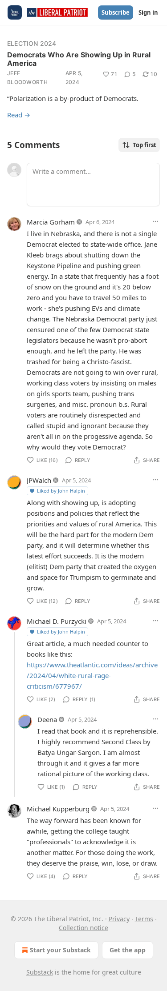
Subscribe (116, 12)
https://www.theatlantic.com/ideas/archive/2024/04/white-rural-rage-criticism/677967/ (92, 675)
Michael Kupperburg (58, 808)
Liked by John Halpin (61, 490)
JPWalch (39, 480)
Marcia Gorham (51, 221)
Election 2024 (32, 43)
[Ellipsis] (155, 221)
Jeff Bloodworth (27, 77)
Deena (47, 719)
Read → (18, 114)
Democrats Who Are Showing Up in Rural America (79, 59)
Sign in (148, 12)
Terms (144, 919)
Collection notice (83, 927)
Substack (39, 972)
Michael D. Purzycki (56, 621)
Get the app (128, 950)
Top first (144, 145)
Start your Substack (60, 950)
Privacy (119, 919)
